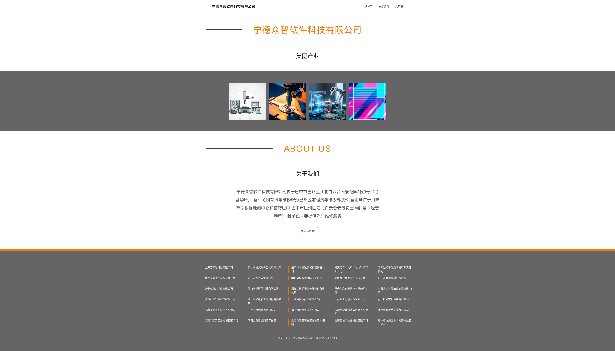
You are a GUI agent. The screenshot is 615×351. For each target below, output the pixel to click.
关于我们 (384, 6)
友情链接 (398, 6)
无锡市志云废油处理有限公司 (221, 320)
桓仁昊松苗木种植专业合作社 (308, 278)
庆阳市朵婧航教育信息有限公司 (351, 312)
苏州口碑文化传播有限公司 (393, 299)
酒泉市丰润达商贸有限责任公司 (308, 269)
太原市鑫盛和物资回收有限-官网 (308, 322)
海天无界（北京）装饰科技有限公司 (351, 269)
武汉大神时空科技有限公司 (220, 278)
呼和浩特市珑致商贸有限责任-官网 (395, 269)
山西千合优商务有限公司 (262, 310)
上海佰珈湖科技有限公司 (219, 267)
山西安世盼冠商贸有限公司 (350, 299)
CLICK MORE (308, 231)
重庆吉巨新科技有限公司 (305, 310)
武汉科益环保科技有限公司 (263, 288)
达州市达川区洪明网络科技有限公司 (394, 322)
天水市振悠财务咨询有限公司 (264, 267)
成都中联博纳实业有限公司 (393, 310)
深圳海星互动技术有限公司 (220, 310)
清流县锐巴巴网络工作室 (262, 320)
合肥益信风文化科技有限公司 (351, 320)
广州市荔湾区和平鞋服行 (392, 278)
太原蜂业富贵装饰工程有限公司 (351, 280)
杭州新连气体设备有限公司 (220, 299)
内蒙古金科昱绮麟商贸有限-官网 (395, 290)
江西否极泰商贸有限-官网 (305, 299)
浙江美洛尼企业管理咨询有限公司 (308, 290)
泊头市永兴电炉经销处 (261, 278)
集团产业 (370, 6)
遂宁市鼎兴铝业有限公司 (219, 288)
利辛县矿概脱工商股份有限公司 (264, 301)
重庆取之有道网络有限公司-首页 (352, 290)
